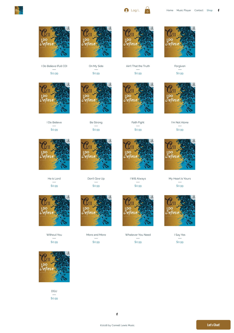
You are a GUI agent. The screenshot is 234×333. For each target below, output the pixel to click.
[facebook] (218, 10)
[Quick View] (54, 42)
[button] (147, 10)
